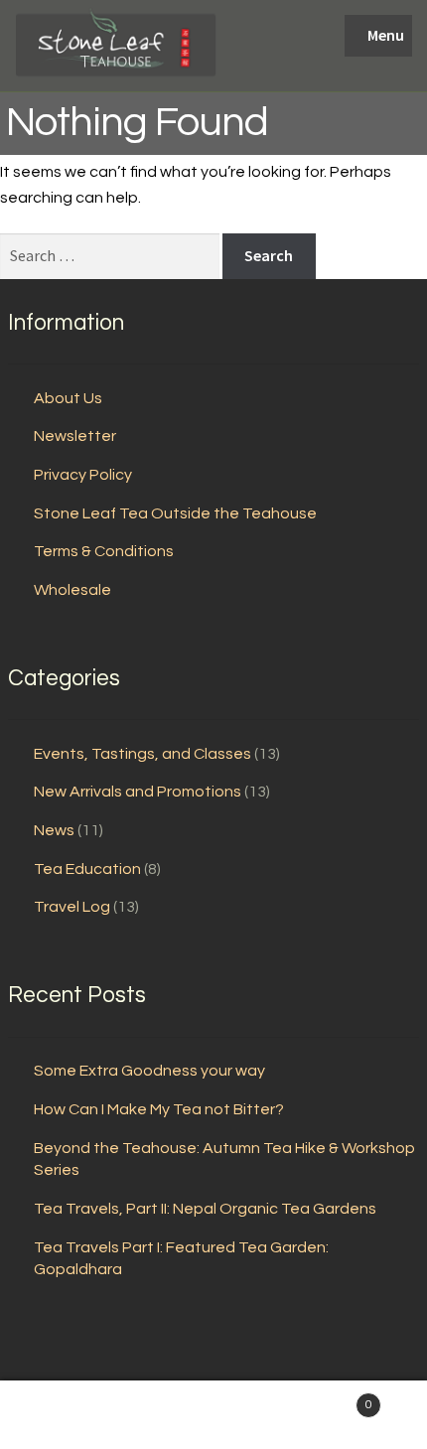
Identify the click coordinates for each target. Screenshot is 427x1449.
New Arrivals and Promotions (137, 791)
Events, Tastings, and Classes (142, 754)
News (54, 830)
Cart (328, 1398)
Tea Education (87, 869)
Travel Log (72, 907)
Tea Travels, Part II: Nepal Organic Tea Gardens (205, 1209)
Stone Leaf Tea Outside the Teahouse (175, 513)
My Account (71, 1415)
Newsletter (75, 436)
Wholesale (72, 590)
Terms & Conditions (104, 551)
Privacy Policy (83, 475)
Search (213, 1415)
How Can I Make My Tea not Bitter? (159, 1109)
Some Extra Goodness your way (149, 1071)
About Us (68, 398)
